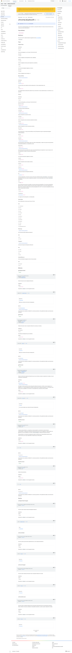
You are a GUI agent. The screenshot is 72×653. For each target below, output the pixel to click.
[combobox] (54, 1)
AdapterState (23, 277)
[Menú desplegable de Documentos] (17, 1)
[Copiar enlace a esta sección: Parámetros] (22, 283)
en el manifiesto (38, 37)
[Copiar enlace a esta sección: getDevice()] (23, 314)
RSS (52, 647)
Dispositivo (21, 350)
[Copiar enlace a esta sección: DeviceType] (23, 199)
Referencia (9, 5)
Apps (5, 3)
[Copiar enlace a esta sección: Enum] (20, 203)
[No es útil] (53, 17)
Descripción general (4, 5)
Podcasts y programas (35, 647)
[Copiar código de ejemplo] (54, 274)
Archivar (33, 646)
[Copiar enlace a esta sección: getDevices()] (24, 364)
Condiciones (14, 651)
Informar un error (14, 643)
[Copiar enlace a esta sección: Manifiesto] (24, 35)
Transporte (20, 168)
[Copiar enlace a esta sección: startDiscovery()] (25, 419)
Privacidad (17, 651)
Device (22, 322)
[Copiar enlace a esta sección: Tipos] (21, 42)
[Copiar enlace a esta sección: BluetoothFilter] (25, 75)
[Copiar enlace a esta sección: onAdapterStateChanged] (29, 500)
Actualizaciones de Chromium (36, 643)
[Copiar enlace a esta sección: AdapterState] (24, 44)
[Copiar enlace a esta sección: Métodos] (23, 268)
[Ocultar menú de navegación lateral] (10, 651)
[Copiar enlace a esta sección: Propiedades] (22, 46)
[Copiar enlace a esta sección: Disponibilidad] (25, 30)
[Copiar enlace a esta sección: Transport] (23, 241)
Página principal (20, 17)
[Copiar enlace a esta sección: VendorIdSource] (25, 257)
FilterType (20, 83)
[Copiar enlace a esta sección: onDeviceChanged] (26, 564)
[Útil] (52, 17)
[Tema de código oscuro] (53, 274)
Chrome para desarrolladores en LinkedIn (57, 646)
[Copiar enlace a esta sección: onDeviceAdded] (25, 532)
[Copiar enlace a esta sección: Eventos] (22, 498)
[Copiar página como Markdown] (38, 20)
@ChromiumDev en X (55, 643)
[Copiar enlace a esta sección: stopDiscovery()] (25, 461)
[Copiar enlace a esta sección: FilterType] (23, 228)
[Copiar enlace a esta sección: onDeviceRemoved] (26, 596)
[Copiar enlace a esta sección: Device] (22, 94)
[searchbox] (5, 8)
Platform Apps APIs (11, 3)
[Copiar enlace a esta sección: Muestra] (21, 305)
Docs (2, 3)
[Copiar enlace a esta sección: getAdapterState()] (26, 270)
